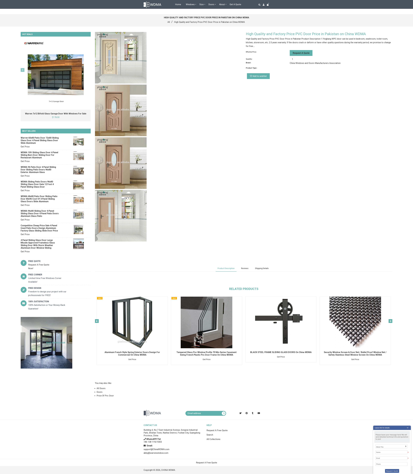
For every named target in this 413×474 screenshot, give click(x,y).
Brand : (248, 63)
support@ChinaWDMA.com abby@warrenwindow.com (156, 449)
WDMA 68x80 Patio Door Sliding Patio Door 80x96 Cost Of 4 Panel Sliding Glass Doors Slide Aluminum (39, 199)
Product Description (226, 268)
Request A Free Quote (217, 430)
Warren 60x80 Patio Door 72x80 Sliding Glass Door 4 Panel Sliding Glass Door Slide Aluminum (40, 140)
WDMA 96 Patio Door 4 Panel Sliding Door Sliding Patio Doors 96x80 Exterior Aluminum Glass (38, 169)
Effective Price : (251, 52)
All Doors (101, 388)
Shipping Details (262, 268)
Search (209, 434)
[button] (392, 428)
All (168, 22)
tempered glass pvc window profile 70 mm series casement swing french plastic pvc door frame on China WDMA (206, 353)
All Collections (213, 439)
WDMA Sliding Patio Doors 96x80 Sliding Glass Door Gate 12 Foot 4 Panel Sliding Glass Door (37, 184)
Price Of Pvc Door (105, 395)
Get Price (25, 146)
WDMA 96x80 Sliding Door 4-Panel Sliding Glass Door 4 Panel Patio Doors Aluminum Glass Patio (40, 213)
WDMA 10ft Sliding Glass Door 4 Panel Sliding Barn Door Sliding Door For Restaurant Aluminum (39, 155)
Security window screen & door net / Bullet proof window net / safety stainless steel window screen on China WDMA (355, 353)
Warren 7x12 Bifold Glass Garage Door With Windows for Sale (55, 113)
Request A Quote (301, 53)
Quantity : (249, 59)
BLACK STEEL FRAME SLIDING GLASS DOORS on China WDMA (281, 352)
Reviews (244, 268)
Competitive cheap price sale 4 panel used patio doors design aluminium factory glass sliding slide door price (39, 228)
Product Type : (251, 68)
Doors (99, 392)
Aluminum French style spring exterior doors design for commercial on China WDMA (132, 353)
